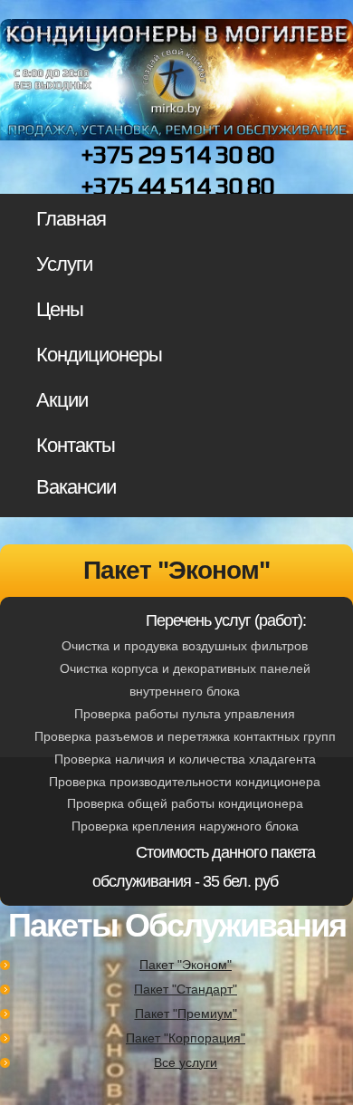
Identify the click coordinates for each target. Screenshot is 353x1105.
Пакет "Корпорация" (185, 1038)
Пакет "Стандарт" (185, 989)
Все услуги (185, 1062)
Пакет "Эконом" (185, 964)
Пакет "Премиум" (186, 1013)
